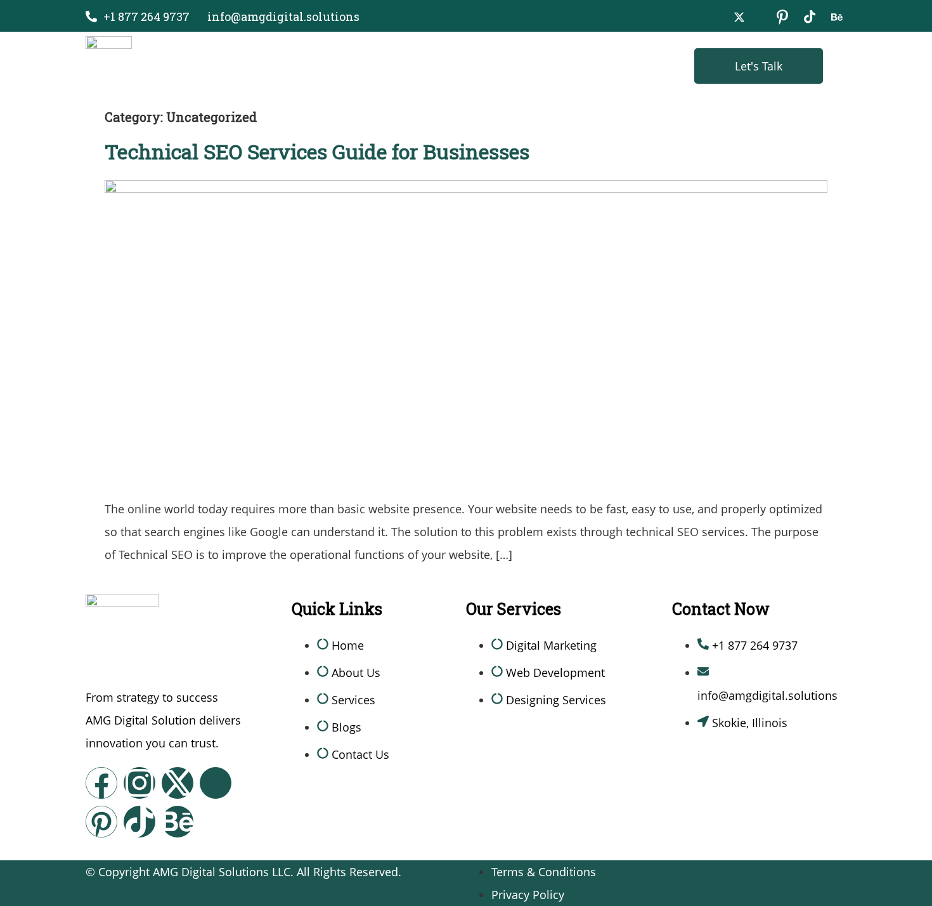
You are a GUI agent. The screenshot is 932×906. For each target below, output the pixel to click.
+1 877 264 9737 (146, 16)
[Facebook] (101, 783)
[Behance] (177, 821)
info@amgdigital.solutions (283, 16)
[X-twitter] (177, 783)
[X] (739, 15)
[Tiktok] (139, 821)
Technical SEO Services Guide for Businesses (317, 151)
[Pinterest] (101, 821)
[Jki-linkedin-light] (215, 783)
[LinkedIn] (782, 15)
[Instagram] (139, 783)
